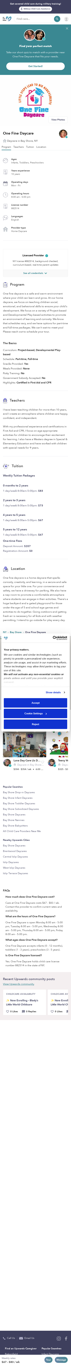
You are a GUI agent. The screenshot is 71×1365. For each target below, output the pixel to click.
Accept (36, 702)
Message (61, 1359)
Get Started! (35, 66)
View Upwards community (18, 984)
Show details (53, 692)
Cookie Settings (33, 713)
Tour (48, 1359)
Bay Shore (16, 632)
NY (5, 632)
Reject (35, 724)
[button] (42, 762)
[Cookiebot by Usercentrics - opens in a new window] (52, 638)
